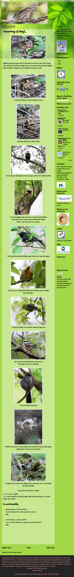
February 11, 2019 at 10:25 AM (19, 509)
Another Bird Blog (63, 129)
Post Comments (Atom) (15, 552)
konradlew (45, 574)
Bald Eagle (21, 496)
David (59, 64)
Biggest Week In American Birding (33, 496)
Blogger (57, 574)
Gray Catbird (46, 496)
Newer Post (6, 548)
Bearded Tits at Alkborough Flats (67, 154)
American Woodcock (12, 496)
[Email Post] (22, 494)
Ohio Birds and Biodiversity (62, 118)
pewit (59, 151)
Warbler (13, 499)
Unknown (8, 509)
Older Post (50, 548)
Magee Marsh (7, 499)
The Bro (8, 520)
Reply (7, 514)
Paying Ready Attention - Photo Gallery (64, 139)
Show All (70, 160)
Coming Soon (66, 130)
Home (29, 548)
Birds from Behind (20, 5)
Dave (59, 61)
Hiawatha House (62, 110)
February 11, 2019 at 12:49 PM (18, 520)
